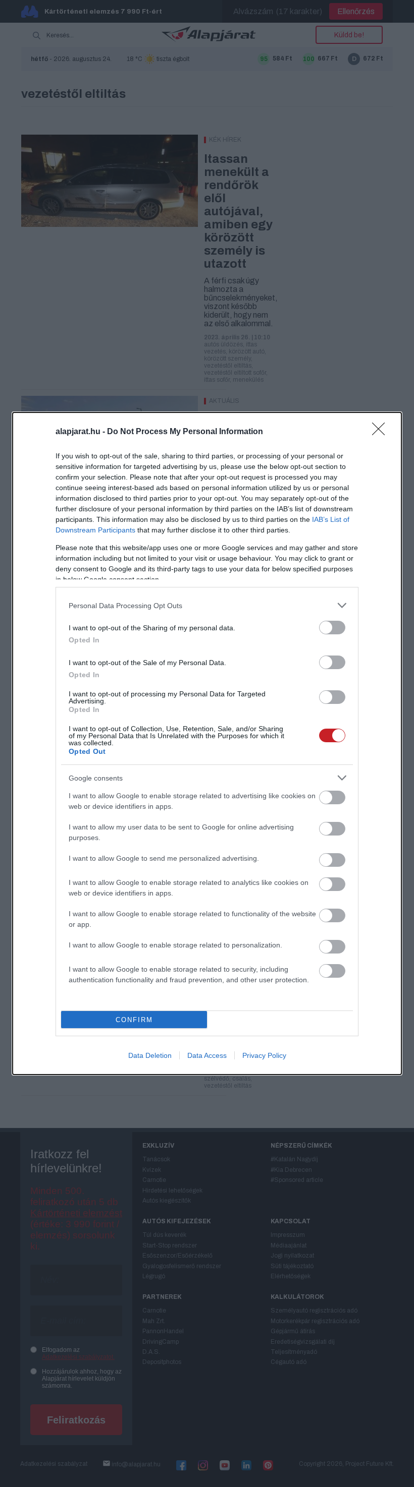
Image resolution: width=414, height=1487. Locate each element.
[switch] (332, 627)
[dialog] (207, 743)
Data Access (207, 1055)
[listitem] (207, 605)
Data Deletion (150, 1055)
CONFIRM (134, 1020)
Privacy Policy (264, 1055)
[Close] (381, 432)
